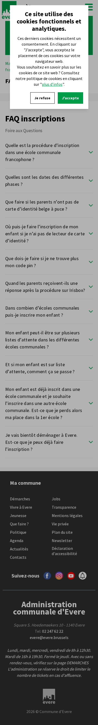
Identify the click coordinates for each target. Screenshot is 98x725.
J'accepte (70, 98)
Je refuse (42, 98)
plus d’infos (52, 84)
